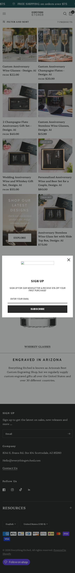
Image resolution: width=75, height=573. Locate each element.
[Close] (69, 260)
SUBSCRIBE (37, 309)
